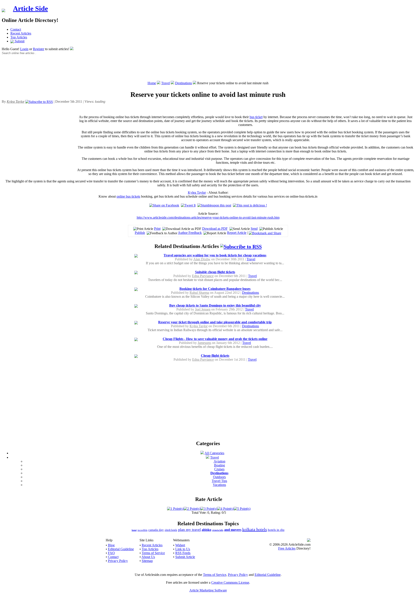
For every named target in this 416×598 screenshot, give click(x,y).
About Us (148, 557)
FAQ (111, 553)
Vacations (219, 485)
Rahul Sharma (199, 292)
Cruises (219, 469)
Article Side (30, 8)
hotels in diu (276, 530)
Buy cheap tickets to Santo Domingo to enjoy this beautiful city (215, 305)
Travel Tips (219, 481)
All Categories (214, 453)
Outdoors (219, 477)
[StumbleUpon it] (214, 205)
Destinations (183, 83)
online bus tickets (128, 196)
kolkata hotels (254, 529)
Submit (19, 41)
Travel (165, 83)
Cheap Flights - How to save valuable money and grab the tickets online (215, 339)
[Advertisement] (208, 70)
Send (254, 228)
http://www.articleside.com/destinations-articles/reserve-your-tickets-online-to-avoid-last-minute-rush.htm (208, 217)
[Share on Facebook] (164, 205)
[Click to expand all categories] (202, 453)
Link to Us (182, 549)
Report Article (236, 233)
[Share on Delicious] (249, 205)
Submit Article (185, 557)
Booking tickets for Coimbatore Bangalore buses (214, 289)
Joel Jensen (202, 309)
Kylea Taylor (197, 192)
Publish (140, 233)
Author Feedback (190, 233)
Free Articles (287, 548)
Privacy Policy (118, 561)
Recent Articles (20, 33)
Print (157, 228)
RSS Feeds (182, 553)
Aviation (219, 461)
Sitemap (147, 561)
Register (38, 49)
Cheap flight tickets (215, 355)
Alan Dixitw (201, 259)
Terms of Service (153, 553)
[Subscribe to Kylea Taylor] (39, 101)
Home (152, 83)
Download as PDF (215, 228)
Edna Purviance (203, 276)
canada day (156, 530)
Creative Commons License (230, 582)
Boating (219, 465)
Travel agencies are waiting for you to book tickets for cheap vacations (215, 255)
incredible (143, 530)
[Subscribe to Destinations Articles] (241, 246)
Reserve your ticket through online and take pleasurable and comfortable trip (215, 322)
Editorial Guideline (121, 549)
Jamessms (204, 343)
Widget (180, 545)
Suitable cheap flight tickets (215, 272)
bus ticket (256, 117)
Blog (111, 545)
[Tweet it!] (188, 205)
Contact (15, 29)
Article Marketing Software (208, 590)
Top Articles (18, 37)
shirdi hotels (171, 530)
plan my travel (189, 529)
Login (24, 49)
